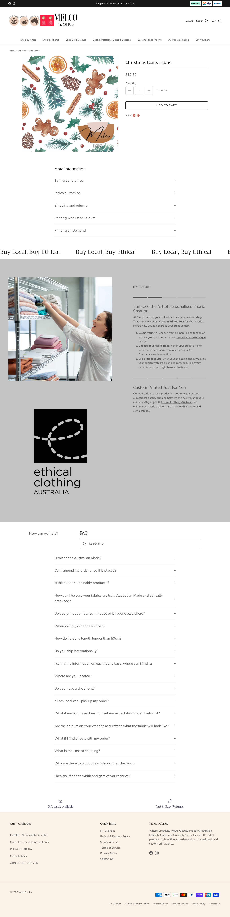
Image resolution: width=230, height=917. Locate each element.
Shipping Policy (109, 842)
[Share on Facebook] (134, 115)
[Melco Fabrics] (43, 20)
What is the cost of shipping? (77, 750)
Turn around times (68, 180)
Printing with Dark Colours (74, 218)
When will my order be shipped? (79, 626)
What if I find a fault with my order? (82, 738)
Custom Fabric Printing (150, 39)
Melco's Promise (67, 193)
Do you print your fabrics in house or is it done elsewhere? (99, 613)
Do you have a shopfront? (74, 688)
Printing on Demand (70, 230)
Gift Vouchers (202, 39)
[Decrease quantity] (129, 91)
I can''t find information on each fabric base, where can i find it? (103, 663)
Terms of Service (110, 848)
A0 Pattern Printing (178, 39)
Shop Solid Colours (76, 39)
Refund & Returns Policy (115, 836)
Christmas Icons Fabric (28, 50)
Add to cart (166, 105)
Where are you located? (73, 676)
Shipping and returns (70, 205)
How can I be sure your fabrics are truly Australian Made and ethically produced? (108, 598)
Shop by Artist (28, 39)
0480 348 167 (23, 849)
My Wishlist (107, 831)
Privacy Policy (108, 853)
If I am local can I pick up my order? (81, 701)
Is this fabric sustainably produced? (81, 582)
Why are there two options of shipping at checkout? (94, 763)
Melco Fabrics (25, 892)
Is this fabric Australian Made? (77, 558)
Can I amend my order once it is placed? (85, 570)
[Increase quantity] (149, 91)
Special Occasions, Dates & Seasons (112, 39)
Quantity (130, 83)
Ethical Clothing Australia (176, 402)
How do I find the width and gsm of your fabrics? (92, 776)
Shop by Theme (50, 39)
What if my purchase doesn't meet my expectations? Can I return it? (107, 713)
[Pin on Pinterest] (138, 115)
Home (11, 50)
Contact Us (106, 859)
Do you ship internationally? (76, 651)
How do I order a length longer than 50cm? (87, 638)
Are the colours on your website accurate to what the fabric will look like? (111, 726)
